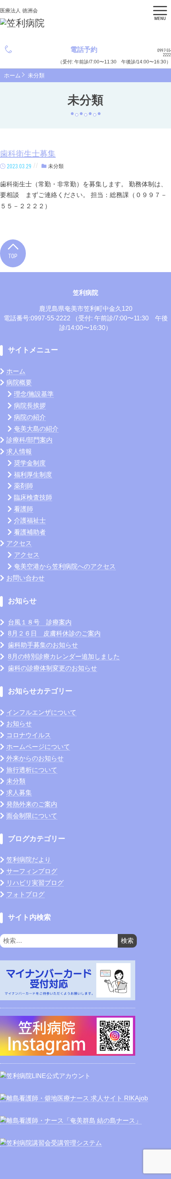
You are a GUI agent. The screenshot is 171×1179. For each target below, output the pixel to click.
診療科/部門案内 (29, 439)
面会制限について (31, 815)
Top (12, 256)
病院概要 (19, 382)
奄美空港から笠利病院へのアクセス (65, 566)
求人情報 (19, 451)
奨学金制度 (30, 463)
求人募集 (19, 792)
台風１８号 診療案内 (40, 622)
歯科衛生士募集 (28, 153)
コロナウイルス (28, 735)
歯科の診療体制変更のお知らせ (52, 668)
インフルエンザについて (41, 712)
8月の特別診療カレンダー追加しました (64, 656)
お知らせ (19, 723)
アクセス (19, 543)
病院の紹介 (30, 417)
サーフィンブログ (31, 871)
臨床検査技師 (33, 497)
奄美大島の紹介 (36, 428)
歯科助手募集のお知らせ (43, 645)
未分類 (36, 75)
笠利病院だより (28, 859)
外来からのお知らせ (35, 758)
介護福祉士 (30, 520)
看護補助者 (30, 532)
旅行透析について (31, 769)
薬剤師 (23, 485)
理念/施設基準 (34, 394)
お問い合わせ (25, 578)
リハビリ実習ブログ (35, 882)
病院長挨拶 (30, 405)
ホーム (12, 75)
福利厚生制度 (33, 474)
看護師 (23, 509)
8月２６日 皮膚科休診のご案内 (54, 633)
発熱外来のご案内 (31, 804)
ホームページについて (38, 746)
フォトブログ (25, 894)
